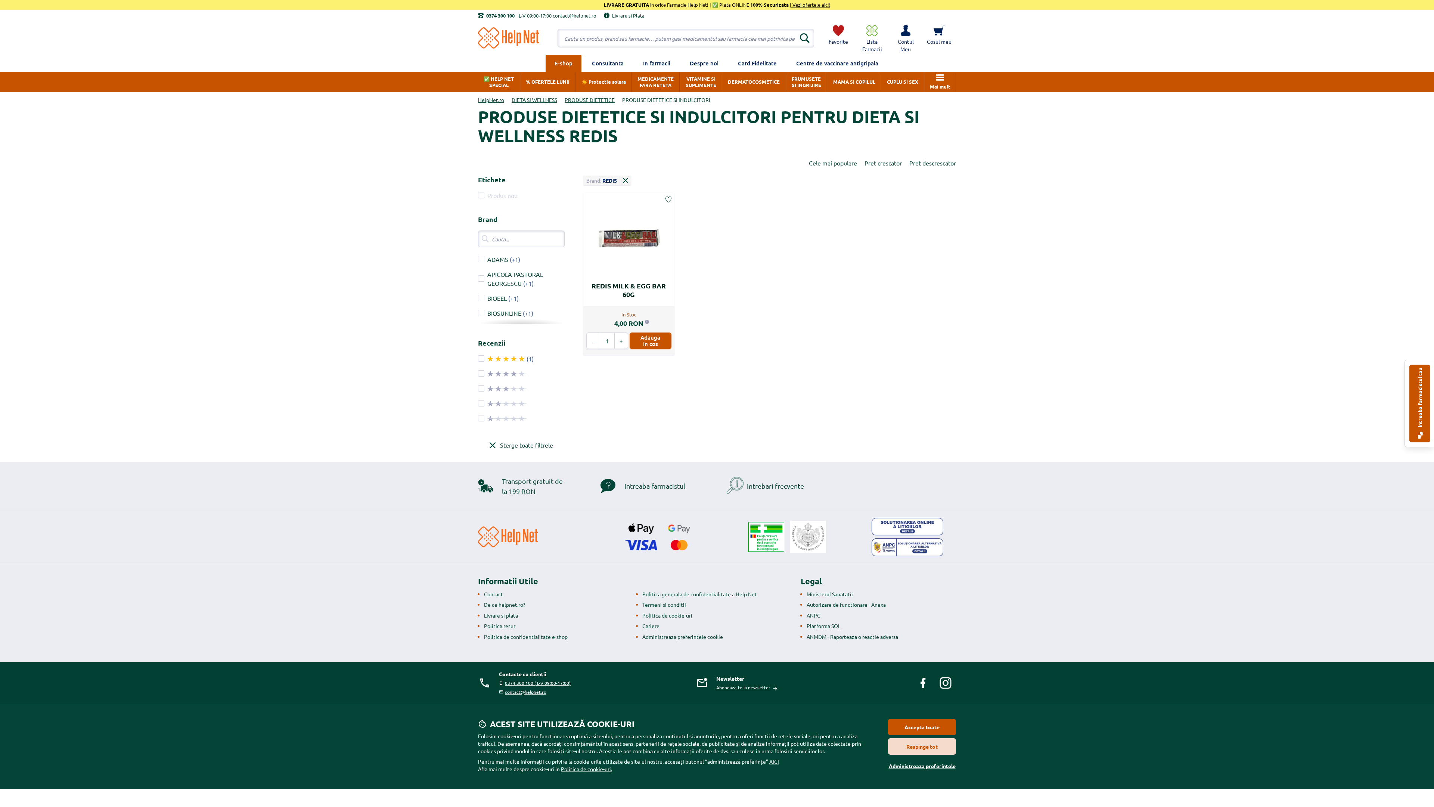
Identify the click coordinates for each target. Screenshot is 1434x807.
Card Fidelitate (757, 63)
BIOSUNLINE (504, 313)
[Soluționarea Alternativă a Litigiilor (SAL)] (907, 547)
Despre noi (704, 63)
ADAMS (497, 259)
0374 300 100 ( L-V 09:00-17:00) (538, 683)
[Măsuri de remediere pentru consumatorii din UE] (907, 527)
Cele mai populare (833, 163)
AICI (774, 761)
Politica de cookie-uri (667, 615)
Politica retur (499, 625)
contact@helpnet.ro (525, 692)
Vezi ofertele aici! (810, 4)
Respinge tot (922, 746)
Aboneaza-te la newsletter (743, 687)
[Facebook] (923, 682)
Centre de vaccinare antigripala (837, 63)
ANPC (813, 615)
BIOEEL (497, 298)
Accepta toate (922, 727)
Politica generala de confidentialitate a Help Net (699, 594)
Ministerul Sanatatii (830, 594)
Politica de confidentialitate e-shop (526, 636)
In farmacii (656, 63)
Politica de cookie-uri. (586, 769)
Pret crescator (883, 163)
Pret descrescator (932, 163)
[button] (905, 38)
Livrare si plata (501, 615)
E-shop (563, 63)
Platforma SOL (824, 625)
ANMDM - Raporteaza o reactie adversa (852, 636)
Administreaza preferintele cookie (682, 636)
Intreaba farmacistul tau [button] (1419, 398)
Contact (493, 594)
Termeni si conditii (664, 604)
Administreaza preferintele (922, 766)
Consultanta (608, 63)
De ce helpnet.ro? (504, 604)
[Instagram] (945, 682)
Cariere (650, 625)
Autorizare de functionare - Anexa (846, 604)
